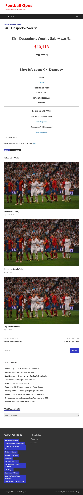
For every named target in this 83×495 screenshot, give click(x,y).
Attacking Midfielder (11, 440)
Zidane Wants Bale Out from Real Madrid (20, 402)
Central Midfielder (10, 452)
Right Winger (15, 150)
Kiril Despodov (41, 122)
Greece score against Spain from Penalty (19, 379)
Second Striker (20, 481)
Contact (33, 443)
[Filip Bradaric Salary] (41, 301)
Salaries (13, 24)
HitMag (76, 492)
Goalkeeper (8, 458)
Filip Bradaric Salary (12, 326)
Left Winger (8, 470)
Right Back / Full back (11, 473)
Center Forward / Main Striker (14, 443)
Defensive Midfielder (11, 455)
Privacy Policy (35, 435)
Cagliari (6, 24)
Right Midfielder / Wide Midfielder (12, 477)
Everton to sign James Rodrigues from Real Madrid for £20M (27, 398)
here (34, 143)
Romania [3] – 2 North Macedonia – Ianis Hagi (22, 368)
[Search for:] (41, 350)
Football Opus (18, 5)
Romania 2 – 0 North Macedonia (17, 383)
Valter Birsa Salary (11, 212)
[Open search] (77, 16)
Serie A (19, 24)
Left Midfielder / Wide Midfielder (12, 466)
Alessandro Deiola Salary (14, 269)
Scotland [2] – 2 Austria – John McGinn (19, 372)
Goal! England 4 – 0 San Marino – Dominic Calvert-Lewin (26, 376)
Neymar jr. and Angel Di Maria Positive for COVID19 (24, 394)
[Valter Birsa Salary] (41, 186)
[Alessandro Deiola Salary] (41, 243)
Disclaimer (34, 439)
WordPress (67, 492)
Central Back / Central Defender (12, 448)
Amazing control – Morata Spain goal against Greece (24, 391)
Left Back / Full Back (11, 461)
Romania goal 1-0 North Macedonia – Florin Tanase (24, 387)
